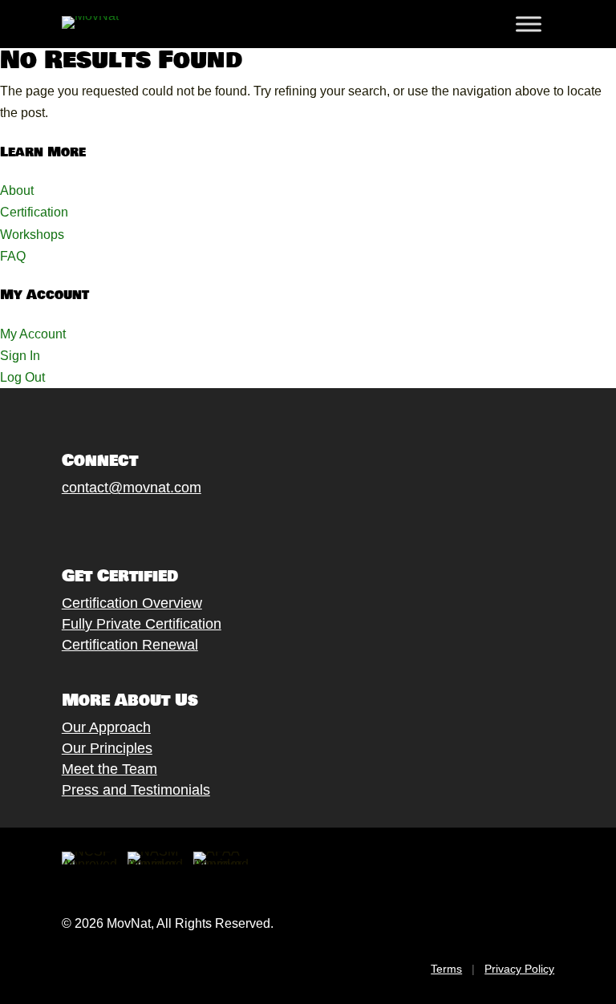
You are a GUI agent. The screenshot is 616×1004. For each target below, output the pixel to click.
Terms (446, 968)
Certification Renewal (130, 645)
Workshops (32, 234)
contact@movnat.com (131, 488)
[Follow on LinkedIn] (183, 525)
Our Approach (106, 727)
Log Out (22, 377)
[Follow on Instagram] (119, 525)
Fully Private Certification (141, 624)
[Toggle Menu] (528, 24)
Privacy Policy (519, 968)
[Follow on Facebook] (54, 525)
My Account (33, 334)
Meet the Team (109, 769)
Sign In (20, 355)
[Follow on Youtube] (151, 525)
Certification (34, 212)
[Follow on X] (86, 525)
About (17, 190)
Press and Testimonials (136, 790)
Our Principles (107, 748)
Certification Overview (132, 603)
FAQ (13, 256)
